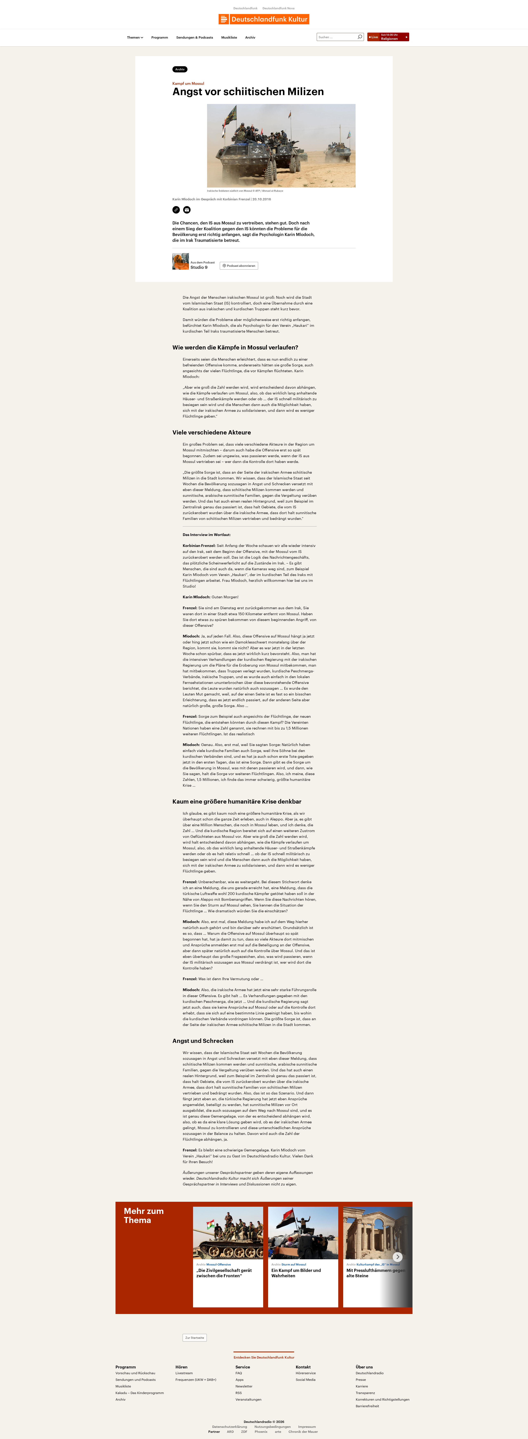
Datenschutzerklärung (229, 1426)
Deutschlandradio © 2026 (264, 1422)
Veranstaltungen (249, 1399)
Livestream (184, 1373)
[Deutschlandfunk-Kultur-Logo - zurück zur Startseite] (264, 19)
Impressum (307, 1426)
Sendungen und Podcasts (136, 1379)
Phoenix (261, 1431)
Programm (159, 37)
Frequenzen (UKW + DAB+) (196, 1379)
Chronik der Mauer (303, 1431)
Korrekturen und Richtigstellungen (383, 1399)
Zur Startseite (194, 1337)
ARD (230, 1431)
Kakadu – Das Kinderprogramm (140, 1393)
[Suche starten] (360, 37)
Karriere (362, 1386)
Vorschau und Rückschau (135, 1373)
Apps (240, 1379)
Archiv (250, 37)
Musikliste (229, 37)
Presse (361, 1379)
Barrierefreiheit (367, 1406)
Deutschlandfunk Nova (279, 8)
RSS (239, 1393)
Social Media (306, 1379)
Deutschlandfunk (245, 8)
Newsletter (244, 1386)
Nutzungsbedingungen (273, 1426)
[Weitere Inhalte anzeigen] (396, 1257)
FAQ (239, 1373)
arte (278, 1431)
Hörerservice (306, 1373)
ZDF (244, 1431)
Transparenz (365, 1393)
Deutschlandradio (370, 1373)
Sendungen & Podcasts (194, 37)
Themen (133, 37)
